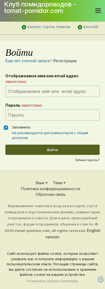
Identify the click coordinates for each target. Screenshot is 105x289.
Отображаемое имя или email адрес (42, 78)
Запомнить (21, 127)
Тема (58, 182)
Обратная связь (51, 194)
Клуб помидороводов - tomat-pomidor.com (40, 7)
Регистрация (64, 60)
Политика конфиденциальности (50, 188)
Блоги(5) (90, 27)
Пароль (23, 105)
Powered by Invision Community (52, 281)
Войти (52, 150)
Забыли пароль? (87, 160)
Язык (41, 182)
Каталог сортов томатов (49, 27)
